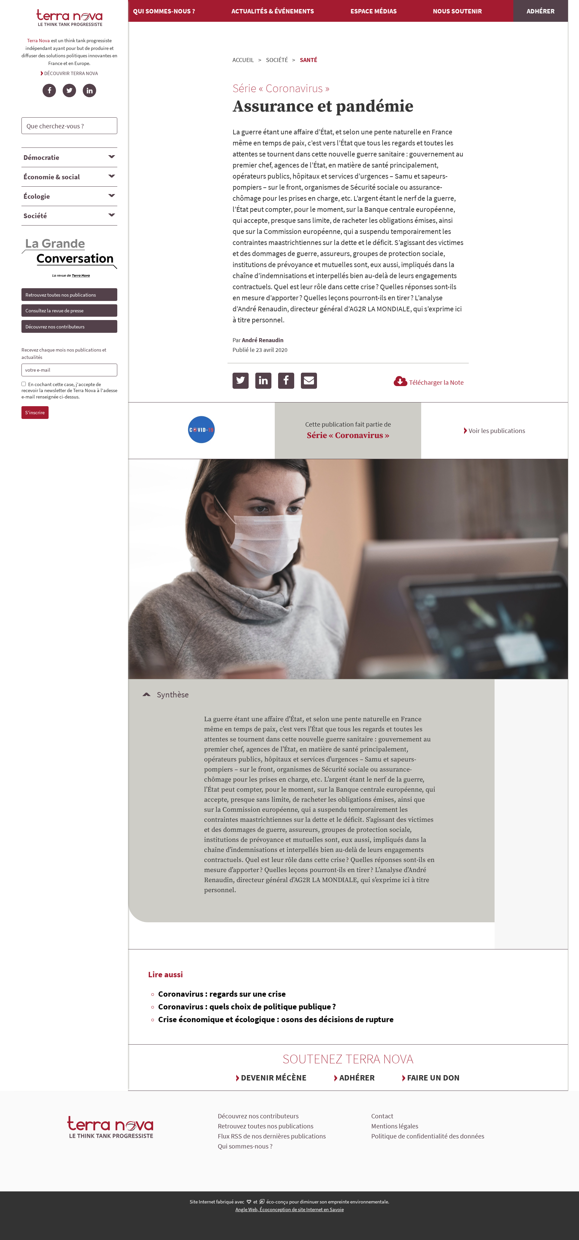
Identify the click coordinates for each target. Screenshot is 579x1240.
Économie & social (51, 176)
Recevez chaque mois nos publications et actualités (63, 354)
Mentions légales (394, 1126)
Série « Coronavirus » (348, 435)
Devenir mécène (274, 1077)
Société (35, 215)
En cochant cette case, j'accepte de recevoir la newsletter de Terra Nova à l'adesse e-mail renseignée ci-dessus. (69, 390)
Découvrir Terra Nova (71, 73)
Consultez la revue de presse (54, 310)
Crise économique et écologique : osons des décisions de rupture (276, 1019)
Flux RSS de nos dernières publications (272, 1136)
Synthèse (173, 694)
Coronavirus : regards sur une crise (222, 993)
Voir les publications (497, 430)
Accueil (243, 60)
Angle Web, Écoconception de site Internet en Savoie (290, 1209)
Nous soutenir (457, 11)
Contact (382, 1116)
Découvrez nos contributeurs (54, 326)
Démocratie (41, 157)
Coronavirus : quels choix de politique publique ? (247, 1006)
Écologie (36, 196)
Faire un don (433, 1077)
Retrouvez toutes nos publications (60, 295)
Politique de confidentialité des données (427, 1136)
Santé (308, 60)
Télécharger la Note (436, 382)
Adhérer (541, 11)
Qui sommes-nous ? (164, 11)
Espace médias (373, 11)
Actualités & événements (273, 11)
